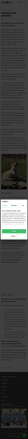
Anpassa (13, 236)
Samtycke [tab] (5, 205)
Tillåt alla (14, 231)
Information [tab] (14, 205)
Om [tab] (23, 205)
